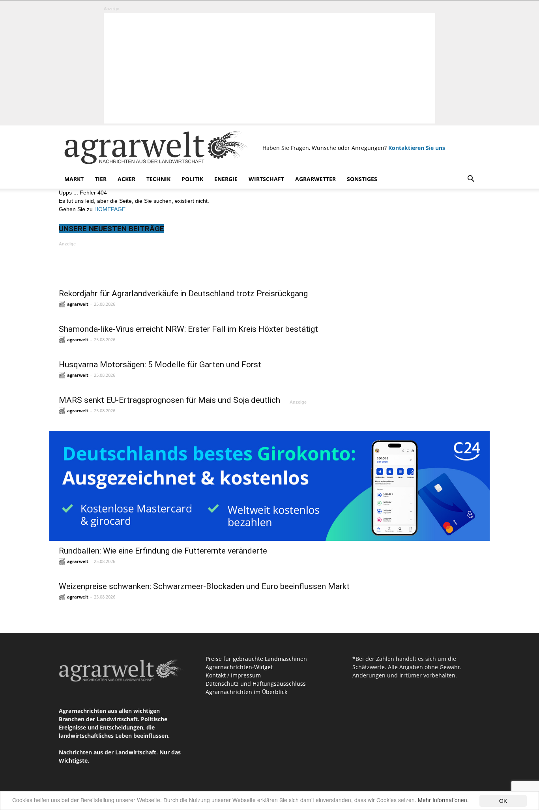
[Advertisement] (269, 68)
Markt (74, 179)
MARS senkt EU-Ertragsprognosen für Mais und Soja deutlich (169, 400)
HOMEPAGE (109, 209)
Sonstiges (362, 179)
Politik (192, 179)
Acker (126, 179)
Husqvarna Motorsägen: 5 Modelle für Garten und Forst (160, 364)
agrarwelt (77, 304)
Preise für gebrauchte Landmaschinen (256, 658)
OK (503, 800)
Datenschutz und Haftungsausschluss (256, 683)
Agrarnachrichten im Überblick (246, 692)
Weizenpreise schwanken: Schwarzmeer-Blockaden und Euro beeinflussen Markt (204, 586)
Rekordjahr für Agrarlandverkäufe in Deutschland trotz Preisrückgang (183, 293)
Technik (158, 179)
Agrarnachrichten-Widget (239, 667)
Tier (101, 179)
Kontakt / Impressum (233, 675)
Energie (226, 179)
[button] (470, 179)
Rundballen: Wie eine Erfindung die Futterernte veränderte (163, 551)
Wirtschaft (266, 179)
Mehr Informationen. (443, 800)
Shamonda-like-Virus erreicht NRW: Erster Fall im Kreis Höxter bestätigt (188, 329)
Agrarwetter (315, 179)
